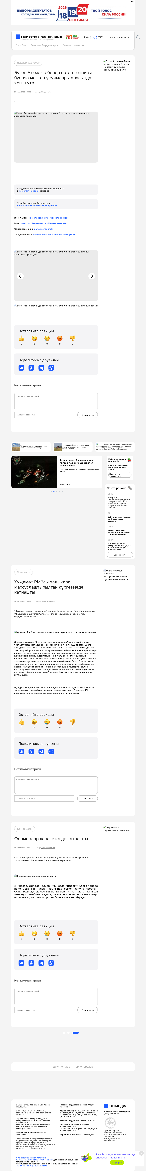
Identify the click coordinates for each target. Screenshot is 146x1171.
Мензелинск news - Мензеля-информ (48, 217)
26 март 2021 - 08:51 (22, 92)
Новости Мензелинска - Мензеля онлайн (44, 223)
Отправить (88, 414)
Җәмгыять (23, 572)
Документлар (61, 1066)
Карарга (117, 1162)
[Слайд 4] (59, 491)
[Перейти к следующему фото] (91, 276)
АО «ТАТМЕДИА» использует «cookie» (34, 1159)
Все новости (120, 555)
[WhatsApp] (51, 368)
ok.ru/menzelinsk (43, 228)
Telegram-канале (28, 190)
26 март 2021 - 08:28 (22, 601)
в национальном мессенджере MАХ (37, 205)
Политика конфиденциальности (31, 1165)
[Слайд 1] (51, 491)
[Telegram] (41, 368)
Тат (100, 37)
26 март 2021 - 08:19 (22, 848)
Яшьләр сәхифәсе (28, 62)
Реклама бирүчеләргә (44, 45)
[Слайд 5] (62, 491)
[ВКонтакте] (21, 368)
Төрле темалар (83, 1066)
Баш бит (21, 45)
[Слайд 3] (56, 491)
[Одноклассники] (31, 368)
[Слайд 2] (53, 491)
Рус (86, 37)
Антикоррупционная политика (31, 1157)
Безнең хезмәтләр (73, 45)
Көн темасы (24, 828)
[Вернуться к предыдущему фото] (20, 276)
